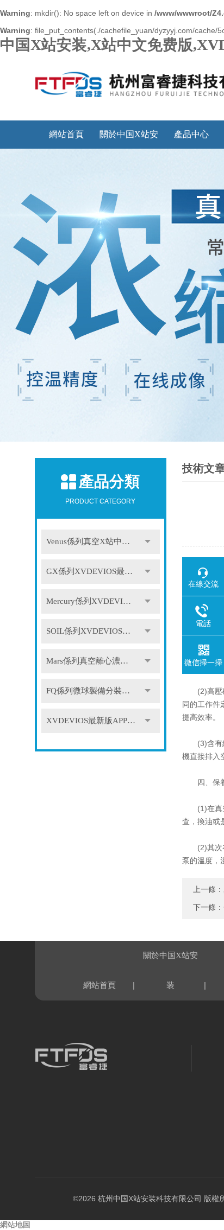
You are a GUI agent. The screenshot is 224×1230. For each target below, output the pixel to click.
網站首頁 (66, 134)
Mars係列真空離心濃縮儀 (91, 661)
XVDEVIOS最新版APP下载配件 (103, 720)
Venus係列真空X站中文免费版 (100, 541)
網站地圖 (15, 1225)
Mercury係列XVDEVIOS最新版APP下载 (103, 601)
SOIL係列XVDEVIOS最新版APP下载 (103, 631)
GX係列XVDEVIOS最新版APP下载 (103, 571)
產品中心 (191, 134)
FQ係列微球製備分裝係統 (92, 690)
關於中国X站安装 (128, 139)
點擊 (148, 542)
